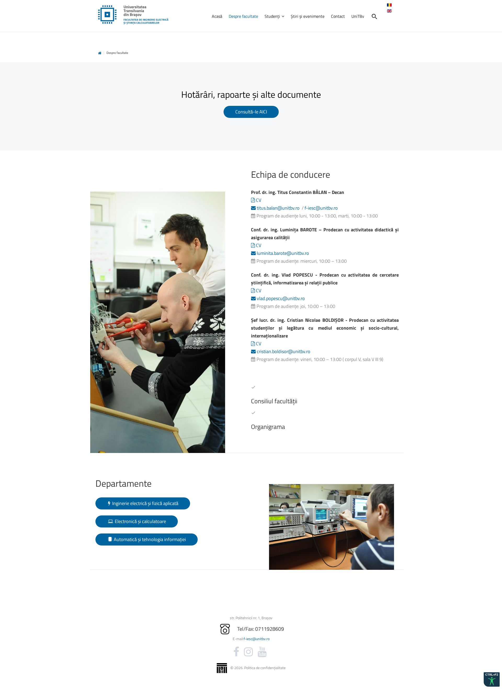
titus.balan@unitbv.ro (278, 207)
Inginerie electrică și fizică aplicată (144, 503)
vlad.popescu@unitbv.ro (280, 298)
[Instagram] (248, 652)
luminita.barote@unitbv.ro (282, 253)
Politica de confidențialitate (265, 667)
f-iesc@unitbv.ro (321, 207)
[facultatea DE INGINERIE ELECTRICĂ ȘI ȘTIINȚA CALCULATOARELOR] (133, 15)
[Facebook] (236, 652)
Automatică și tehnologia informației (149, 539)
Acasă (99, 53)
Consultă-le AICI (251, 111)
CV (258, 200)
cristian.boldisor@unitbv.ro (283, 351)
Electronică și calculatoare (140, 521)
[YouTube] (262, 652)
